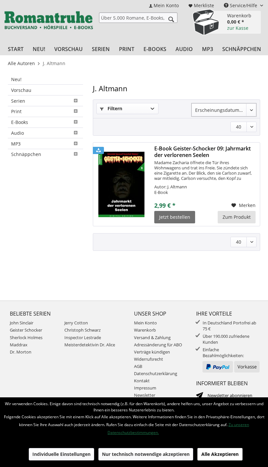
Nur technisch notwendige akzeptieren (146, 454)
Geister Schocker (26, 330)
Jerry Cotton (76, 323)
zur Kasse (237, 28)
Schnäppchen (26, 154)
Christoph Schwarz (82, 330)
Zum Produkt (237, 217)
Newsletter (144, 395)
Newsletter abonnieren (230, 395)
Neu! (16, 79)
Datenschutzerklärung (155, 373)
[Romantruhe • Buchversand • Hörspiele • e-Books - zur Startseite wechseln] (48, 21)
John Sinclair (21, 323)
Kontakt (142, 381)
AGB (138, 366)
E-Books (19, 122)
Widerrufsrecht (148, 359)
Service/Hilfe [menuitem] (243, 5)
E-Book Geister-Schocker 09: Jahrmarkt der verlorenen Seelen (202, 151)
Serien (18, 101)
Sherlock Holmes (26, 337)
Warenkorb (145, 330)
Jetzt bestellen (174, 217)
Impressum (145, 388)
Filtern (114, 108)
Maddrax (18, 345)
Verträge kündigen (152, 352)
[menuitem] (164, 5)
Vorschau (21, 90)
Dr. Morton (20, 352)
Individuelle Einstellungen (61, 454)
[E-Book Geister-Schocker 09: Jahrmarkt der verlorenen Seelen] (121, 184)
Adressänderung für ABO (158, 345)
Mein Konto (145, 323)
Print (16, 111)
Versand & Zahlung (152, 337)
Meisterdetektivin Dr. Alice (89, 345)
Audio (17, 133)
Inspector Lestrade (82, 337)
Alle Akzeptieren (220, 454)
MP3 (16, 144)
